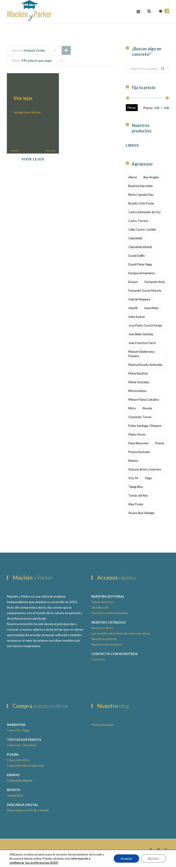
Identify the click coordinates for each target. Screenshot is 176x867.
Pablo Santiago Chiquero (145, 426)
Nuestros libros (102, 628)
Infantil (133, 308)
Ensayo (133, 282)
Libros (132, 145)
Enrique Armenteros (141, 273)
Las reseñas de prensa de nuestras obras (120, 633)
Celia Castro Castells (142, 229)
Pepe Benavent (138, 443)
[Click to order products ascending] (66, 50)
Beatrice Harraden (140, 186)
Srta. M (133, 478)
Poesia (159, 443)
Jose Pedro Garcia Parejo (145, 325)
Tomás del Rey (138, 495)
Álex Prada (135, 504)
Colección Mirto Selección (25, 765)
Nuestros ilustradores (107, 644)
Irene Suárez (136, 317)
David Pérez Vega (140, 264)
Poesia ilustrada (139, 452)
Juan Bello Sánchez (140, 334)
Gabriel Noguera (139, 299)
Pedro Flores (137, 434)
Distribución (100, 607)
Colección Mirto (18, 760)
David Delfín (136, 255)
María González (138, 382)
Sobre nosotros (102, 602)
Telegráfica (135, 487)
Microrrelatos (137, 391)
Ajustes (153, 858)
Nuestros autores (104, 639)
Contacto (98, 659)
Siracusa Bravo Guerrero (144, 469)
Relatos (133, 460)
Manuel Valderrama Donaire (141, 354)
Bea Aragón (151, 177)
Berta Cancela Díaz (141, 194)
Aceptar (126, 858)
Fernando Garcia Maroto (145, 290)
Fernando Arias (155, 282)
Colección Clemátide (21, 745)
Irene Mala (151, 308)
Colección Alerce (20, 780)
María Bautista (138, 373)
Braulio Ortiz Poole (141, 203)
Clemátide (135, 238)
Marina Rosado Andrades (145, 364)
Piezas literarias (102, 725)
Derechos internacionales (109, 613)
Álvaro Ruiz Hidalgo (141, 513)
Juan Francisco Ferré (142, 343)
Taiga (148, 478)
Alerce (132, 177)
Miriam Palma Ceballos (143, 399)
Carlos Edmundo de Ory (144, 212)
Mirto (132, 408)
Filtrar (132, 107)
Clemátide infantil (140, 247)
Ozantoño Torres (139, 417)
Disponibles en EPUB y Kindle (28, 810)
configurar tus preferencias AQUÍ (33, 862)
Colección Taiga (18, 730)
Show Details (42, 142)
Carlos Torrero (138, 221)
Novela (147, 408)
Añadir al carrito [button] (41, 128)
